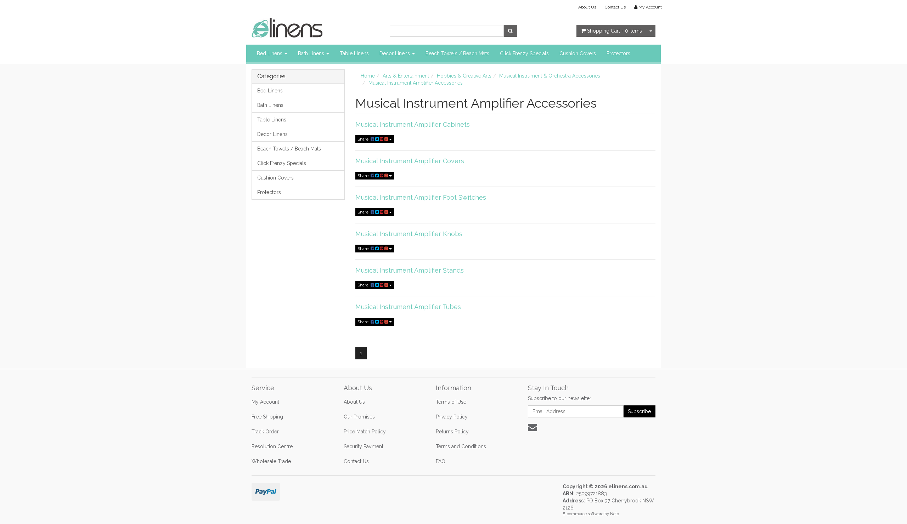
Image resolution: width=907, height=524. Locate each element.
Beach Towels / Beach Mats (457, 53)
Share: (364, 139)
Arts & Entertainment (406, 76)
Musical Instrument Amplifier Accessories (415, 83)
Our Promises (359, 417)
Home (368, 76)
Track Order (265, 431)
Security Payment (363, 446)
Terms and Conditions (461, 446)
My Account (265, 402)
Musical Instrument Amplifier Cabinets (412, 124)
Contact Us (615, 7)
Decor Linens (395, 53)
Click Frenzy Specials (524, 53)
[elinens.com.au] (287, 27)
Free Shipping (267, 417)
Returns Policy (452, 431)
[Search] (510, 31)
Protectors (618, 53)
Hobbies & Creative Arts (464, 76)
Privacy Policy (452, 417)
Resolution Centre (272, 446)
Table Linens (354, 53)
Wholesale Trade (271, 461)
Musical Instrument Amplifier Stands (409, 270)
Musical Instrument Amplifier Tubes (408, 307)
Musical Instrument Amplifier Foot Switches (420, 197)
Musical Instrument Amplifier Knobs (408, 234)
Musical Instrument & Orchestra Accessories (549, 76)
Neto (614, 514)
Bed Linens (270, 53)
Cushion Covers (577, 53)
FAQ (440, 461)
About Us (587, 7)
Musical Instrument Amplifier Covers (409, 161)
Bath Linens (312, 53)
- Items (614, 31)
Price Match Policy (365, 431)
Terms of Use (451, 402)
